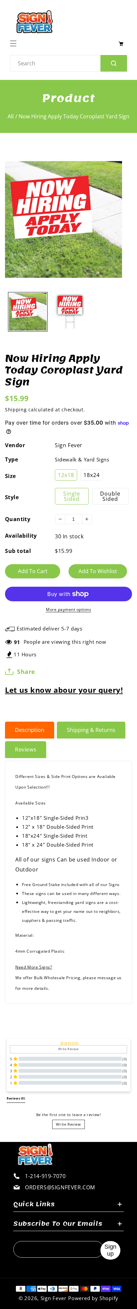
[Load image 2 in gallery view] (70, 311)
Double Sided (110, 496)
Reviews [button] (16, 1099)
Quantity (17, 519)
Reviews (25, 749)
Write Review (68, 1124)
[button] (15, 43)
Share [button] (26, 672)
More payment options (68, 609)
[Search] (113, 63)
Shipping (16, 409)
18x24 (91, 475)
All (11, 116)
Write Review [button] (68, 1049)
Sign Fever (68, 445)
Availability (21, 535)
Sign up (110, 1250)
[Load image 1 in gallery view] (27, 311)
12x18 (66, 475)
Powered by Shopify (93, 1298)
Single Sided (71, 496)
